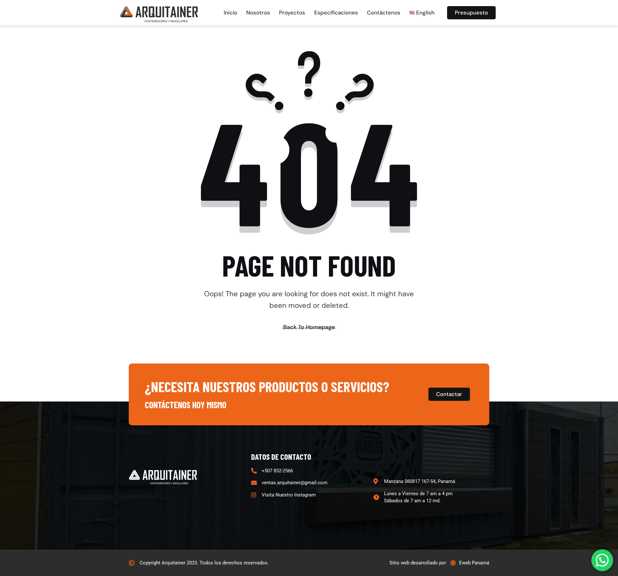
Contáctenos (383, 12)
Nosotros (258, 12)
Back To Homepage (309, 327)
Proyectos (292, 12)
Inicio (230, 12)
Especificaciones (336, 12)
